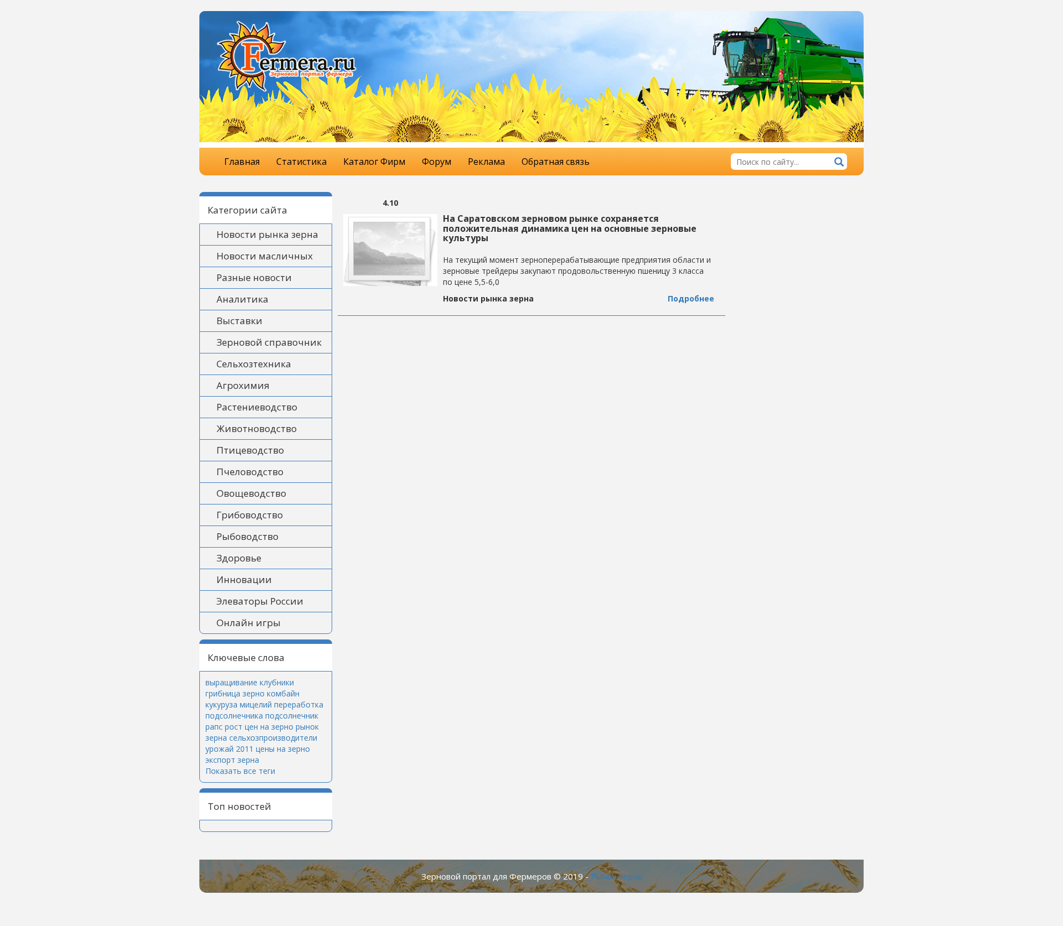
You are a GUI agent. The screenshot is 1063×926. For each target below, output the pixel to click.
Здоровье (238, 558)
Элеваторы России (259, 601)
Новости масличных (264, 255)
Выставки (239, 320)
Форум (436, 161)
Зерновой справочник (269, 342)
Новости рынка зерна (267, 234)
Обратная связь (556, 161)
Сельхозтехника (253, 363)
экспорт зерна (232, 760)
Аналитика (242, 299)
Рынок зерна (616, 876)
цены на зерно (283, 748)
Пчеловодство (249, 471)
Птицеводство (250, 450)
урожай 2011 (229, 748)
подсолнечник (291, 715)
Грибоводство (249, 514)
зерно (253, 693)
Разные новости (254, 277)
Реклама (486, 161)
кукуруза (221, 704)
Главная (242, 161)
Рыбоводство (247, 536)
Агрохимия (243, 385)
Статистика (301, 161)
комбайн (283, 693)
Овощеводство (251, 493)
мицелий (256, 704)
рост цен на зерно (259, 726)
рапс (214, 726)
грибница (222, 693)
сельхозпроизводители (273, 737)
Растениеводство (256, 406)
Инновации (244, 579)
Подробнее (691, 298)
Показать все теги (240, 771)
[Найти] (839, 162)
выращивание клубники (249, 682)
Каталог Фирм (374, 161)
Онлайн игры (248, 622)
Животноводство (256, 428)
